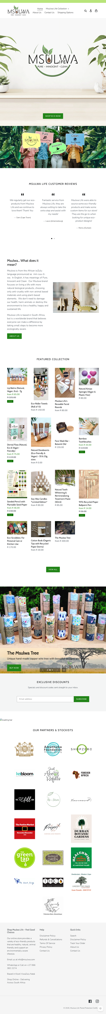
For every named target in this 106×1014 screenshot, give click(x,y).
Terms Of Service (47, 943)
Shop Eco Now (53, 116)
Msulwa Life (74, 1008)
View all (53, 569)
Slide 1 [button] (51, 238)
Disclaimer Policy (47, 935)
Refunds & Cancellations (51, 939)
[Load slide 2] (50, 670)
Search (73, 935)
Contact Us (45, 950)
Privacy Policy (46, 947)
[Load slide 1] (48, 670)
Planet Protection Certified (89, 1008)
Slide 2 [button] (54, 238)
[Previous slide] (43, 670)
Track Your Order (77, 943)
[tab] (51, 238)
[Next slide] (57, 670)
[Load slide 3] (52, 670)
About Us (14, 336)
